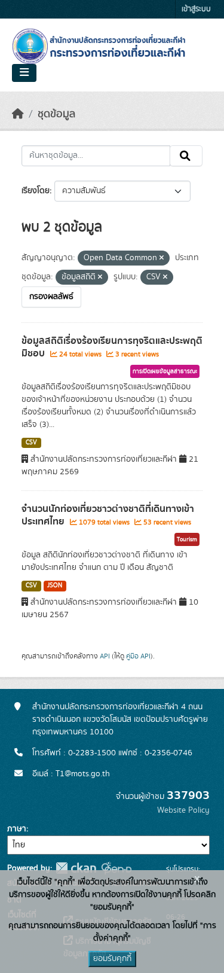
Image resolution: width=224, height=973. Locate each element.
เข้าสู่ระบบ (196, 9)
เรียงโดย (36, 191)
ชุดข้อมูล (56, 114)
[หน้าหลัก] (18, 114)
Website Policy (183, 810)
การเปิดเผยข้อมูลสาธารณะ (165, 371)
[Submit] (186, 156)
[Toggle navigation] (24, 73)
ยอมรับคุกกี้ (112, 959)
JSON (54, 585)
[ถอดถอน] (161, 258)
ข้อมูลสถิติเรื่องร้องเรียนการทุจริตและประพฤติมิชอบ (112, 347)
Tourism (187, 539)
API (105, 656)
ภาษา (16, 829)
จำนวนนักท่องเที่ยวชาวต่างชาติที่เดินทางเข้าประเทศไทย (108, 515)
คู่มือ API (138, 656)
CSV (31, 442)
